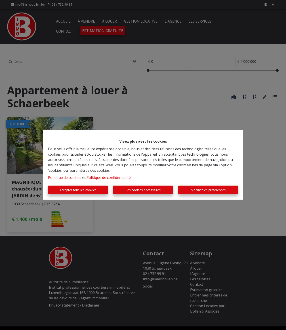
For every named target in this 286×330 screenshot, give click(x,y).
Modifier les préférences (208, 190)
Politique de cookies (64, 177)
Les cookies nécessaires (143, 190)
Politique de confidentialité (108, 177)
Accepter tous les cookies (78, 190)
